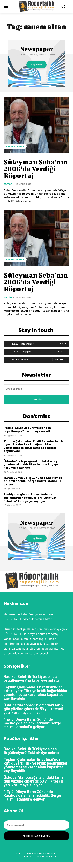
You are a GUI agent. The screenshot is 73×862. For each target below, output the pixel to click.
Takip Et (62, 351)
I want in (37, 399)
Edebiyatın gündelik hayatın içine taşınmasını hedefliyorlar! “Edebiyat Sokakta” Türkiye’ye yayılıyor (30, 497)
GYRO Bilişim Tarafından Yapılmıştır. (36, 856)
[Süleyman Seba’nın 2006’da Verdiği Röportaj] (36, 125)
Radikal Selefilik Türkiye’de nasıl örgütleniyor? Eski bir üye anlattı (27, 429)
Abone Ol (61, 359)
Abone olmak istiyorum (36, 836)
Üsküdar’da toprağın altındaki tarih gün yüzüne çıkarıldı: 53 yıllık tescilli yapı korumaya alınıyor (32, 464)
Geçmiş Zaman (15, 146)
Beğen (63, 343)
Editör (8, 184)
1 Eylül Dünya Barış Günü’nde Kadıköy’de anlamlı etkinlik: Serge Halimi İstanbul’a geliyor (33, 480)
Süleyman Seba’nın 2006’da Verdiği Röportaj (36, 168)
